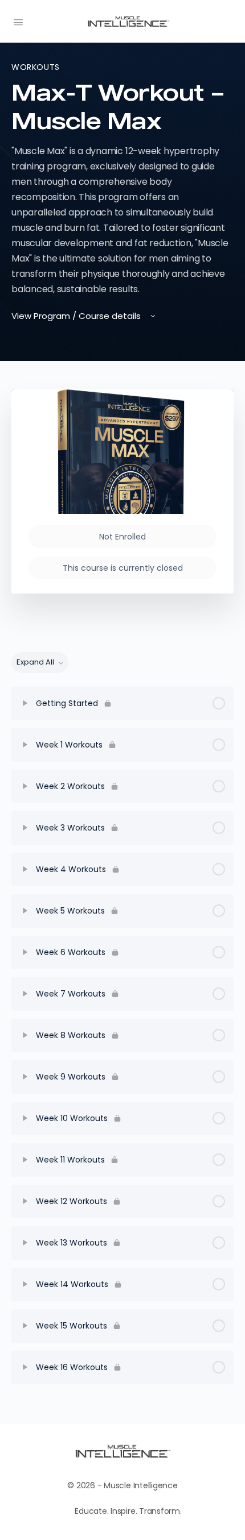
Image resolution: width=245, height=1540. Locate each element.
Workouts (35, 67)
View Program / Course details (77, 316)
